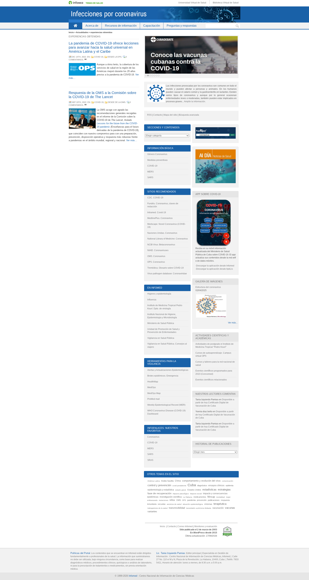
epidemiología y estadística (161, 490)
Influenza (151, 299)
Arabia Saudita (167, 481)
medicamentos (199, 497)
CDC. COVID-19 (155, 197)
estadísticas (209, 489)
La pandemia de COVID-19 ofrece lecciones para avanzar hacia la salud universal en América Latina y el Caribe (104, 47)
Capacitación (151, 25)
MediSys (151, 387)
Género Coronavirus (157, 154)
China (178, 481)
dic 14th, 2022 (79, 57)
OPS (184, 500)
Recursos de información (121, 25)
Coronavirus (153, 437)
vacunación (218, 508)
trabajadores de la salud (158, 508)
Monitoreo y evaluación (205, 526)
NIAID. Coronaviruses (157, 250)
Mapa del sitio (170, 115)
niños (172, 500)
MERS (150, 171)
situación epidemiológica (193, 504)
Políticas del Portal (80, 553)
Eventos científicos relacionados (211, 379)
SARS (150, 177)
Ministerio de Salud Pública (160, 323)
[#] (85, 60)
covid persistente (179, 486)
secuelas (162, 504)
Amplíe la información (194, 101)
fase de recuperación (159, 493)
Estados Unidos (194, 490)
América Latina (154, 481)
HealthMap (152, 381)
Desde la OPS (114, 57)
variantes (152, 511)
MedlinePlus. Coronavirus (160, 218)
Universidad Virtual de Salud (192, 2)
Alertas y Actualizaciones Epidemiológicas (167, 370)
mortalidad (220, 497)
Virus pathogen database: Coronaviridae (167, 273)
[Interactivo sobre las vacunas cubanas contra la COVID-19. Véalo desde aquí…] (191, 55)
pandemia (191, 500)
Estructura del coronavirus (208, 287)
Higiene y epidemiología (159, 294)
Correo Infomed (185, 526)
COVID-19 (98, 57)
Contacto (157, 115)
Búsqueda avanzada (189, 115)
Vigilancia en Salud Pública (160, 338)
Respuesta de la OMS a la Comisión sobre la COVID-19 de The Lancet (102, 95)
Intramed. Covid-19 (156, 212)
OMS (178, 500)
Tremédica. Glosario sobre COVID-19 (165, 268)
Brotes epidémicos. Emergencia (162, 376)
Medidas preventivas (157, 160)
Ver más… (131, 140)
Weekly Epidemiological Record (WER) (166, 405)
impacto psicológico (181, 494)
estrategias (224, 489)
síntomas (208, 504)
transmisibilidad (177, 508)
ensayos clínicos (216, 485)
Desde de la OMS (116, 102)
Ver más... (232, 322)
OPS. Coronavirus (156, 262)
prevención (202, 500)
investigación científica (171, 497)
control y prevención (159, 485)
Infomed (133, 575)
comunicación (227, 481)
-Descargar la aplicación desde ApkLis (214, 269)
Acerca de (91, 25)
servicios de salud (174, 504)
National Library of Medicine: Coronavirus (167, 238)
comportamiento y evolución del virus (201, 481)
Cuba (192, 485)
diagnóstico (202, 485)
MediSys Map (154, 393)
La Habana (187, 497)
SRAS (150, 460)
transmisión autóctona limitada (198, 508)
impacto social (196, 494)
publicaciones (214, 500)
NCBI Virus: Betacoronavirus (161, 244)
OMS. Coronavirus (156, 256)
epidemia (229, 485)
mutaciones (163, 500)
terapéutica (220, 503)
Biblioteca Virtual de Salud (226, 2)
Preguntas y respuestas (182, 25)
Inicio (162, 526)
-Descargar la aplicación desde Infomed (214, 265)
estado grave (180, 490)
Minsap (211, 497)
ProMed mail (153, 399)
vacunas (230, 507)
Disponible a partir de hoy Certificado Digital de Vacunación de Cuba (214, 402)
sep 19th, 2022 (79, 102)
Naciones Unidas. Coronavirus (162, 233)
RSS (149, 115)
